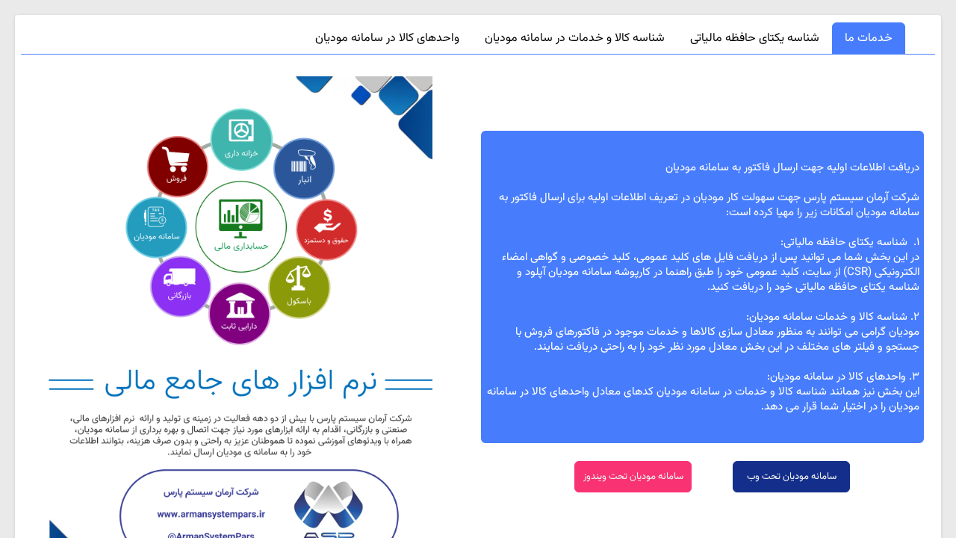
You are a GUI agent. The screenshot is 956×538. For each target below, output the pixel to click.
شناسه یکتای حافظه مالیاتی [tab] (754, 38)
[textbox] (702, 287)
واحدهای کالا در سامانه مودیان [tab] (387, 38)
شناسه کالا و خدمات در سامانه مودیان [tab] (575, 38)
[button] (791, 476)
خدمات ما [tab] (869, 38)
